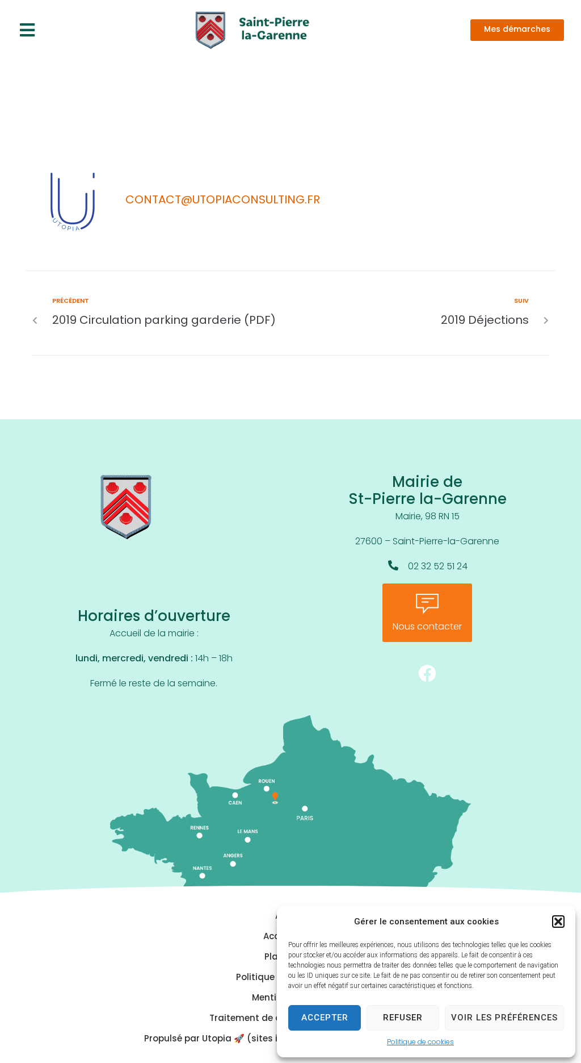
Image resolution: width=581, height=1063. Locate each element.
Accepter (324, 1017)
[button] (558, 921)
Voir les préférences (504, 1017)
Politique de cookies (420, 1042)
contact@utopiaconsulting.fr (222, 200)
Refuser (403, 1017)
